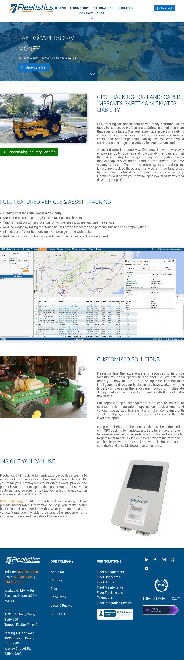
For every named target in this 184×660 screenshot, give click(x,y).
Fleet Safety (105, 582)
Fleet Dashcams (108, 577)
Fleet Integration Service (114, 603)
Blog (100, 13)
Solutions (58, 8)
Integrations (103, 8)
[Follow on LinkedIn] (146, 559)
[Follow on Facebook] (155, 559)
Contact (86, 13)
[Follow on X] (172, 559)
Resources (126, 8)
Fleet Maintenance (110, 587)
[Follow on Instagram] (163, 559)
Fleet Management (110, 572)
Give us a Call (36, 67)
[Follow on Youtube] (146, 568)
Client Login (166, 8)
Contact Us (58, 614)
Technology (79, 8)
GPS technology (11, 501)
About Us (57, 572)
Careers (56, 580)
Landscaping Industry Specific (31, 152)
